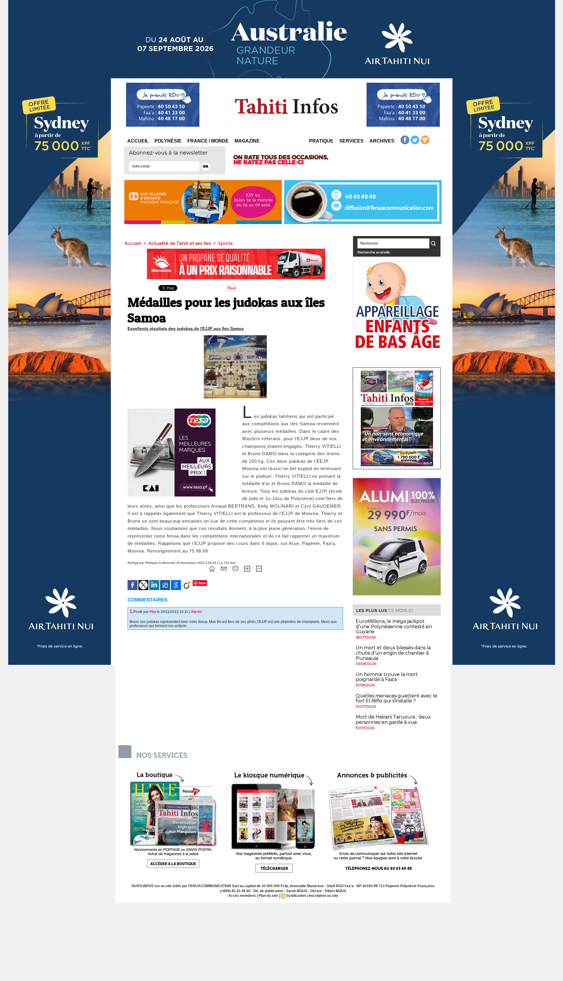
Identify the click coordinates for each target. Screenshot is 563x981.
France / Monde (208, 140)
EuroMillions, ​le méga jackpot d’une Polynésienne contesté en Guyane (394, 626)
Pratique (321, 140)
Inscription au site (323, 896)
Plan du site (268, 896)
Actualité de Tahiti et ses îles (179, 243)
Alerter (197, 612)
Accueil (138, 140)
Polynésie (168, 140)
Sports (225, 243)
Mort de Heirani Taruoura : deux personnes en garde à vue (393, 719)
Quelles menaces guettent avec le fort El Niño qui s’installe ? (396, 698)
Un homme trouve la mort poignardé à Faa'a (387, 677)
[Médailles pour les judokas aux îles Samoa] (235, 337)
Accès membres (242, 896)
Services (351, 140)
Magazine (247, 140)
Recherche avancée (373, 252)
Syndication (296, 896)
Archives (381, 140)
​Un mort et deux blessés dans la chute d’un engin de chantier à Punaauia (393, 653)
